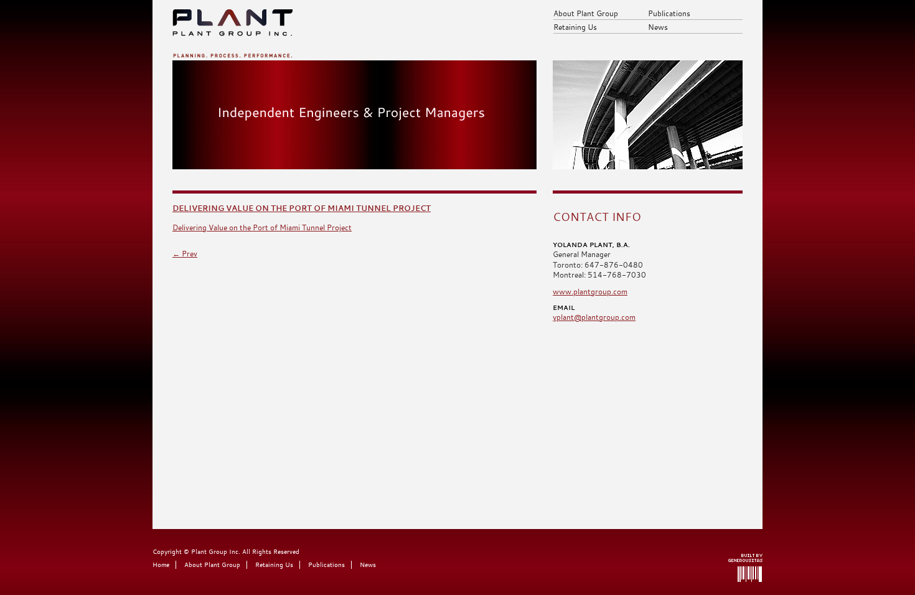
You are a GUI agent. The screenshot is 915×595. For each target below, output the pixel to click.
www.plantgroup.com (590, 291)
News (658, 27)
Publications (669, 13)
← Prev (184, 253)
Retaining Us (575, 27)
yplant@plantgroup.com (594, 317)
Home (160, 565)
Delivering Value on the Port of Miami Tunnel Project (301, 208)
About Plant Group (585, 13)
